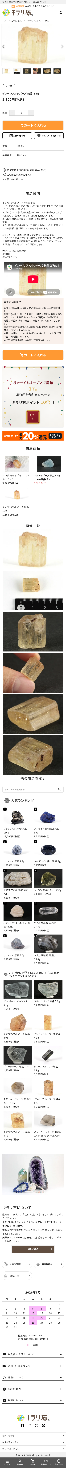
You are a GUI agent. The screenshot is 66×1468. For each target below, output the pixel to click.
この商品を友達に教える (19, 174)
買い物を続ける (15, 179)
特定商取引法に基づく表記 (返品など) (26, 170)
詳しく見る (33, 1249)
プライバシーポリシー (11, 1448)
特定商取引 (10, 1442)
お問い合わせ (19, 135)
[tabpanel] (33, 45)
